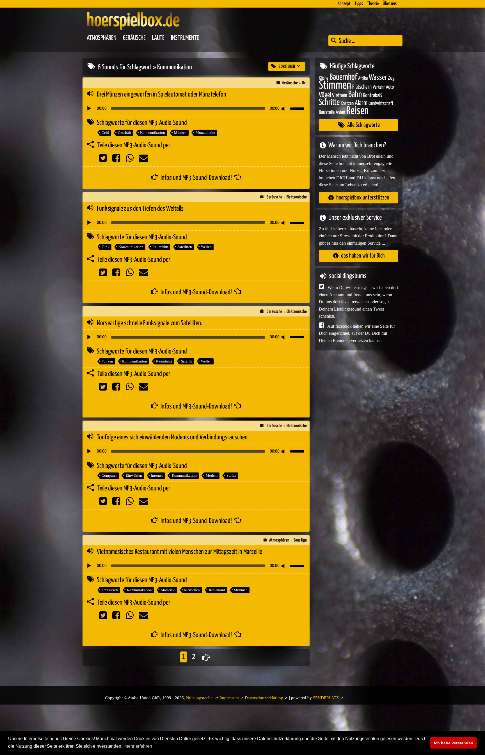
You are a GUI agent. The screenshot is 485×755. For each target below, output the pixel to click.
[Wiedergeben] (89, 108)
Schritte (329, 102)
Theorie (373, 3)
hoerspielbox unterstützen (362, 197)
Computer (109, 475)
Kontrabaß (372, 95)
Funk (105, 247)
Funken (107, 361)
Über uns (390, 3)
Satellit (186, 361)
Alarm (361, 103)
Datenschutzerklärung (264, 698)
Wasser (378, 77)
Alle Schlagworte (363, 125)
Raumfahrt (160, 247)
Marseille (168, 590)
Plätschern (362, 87)
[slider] (298, 108)
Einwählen (134, 475)
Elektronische (297, 197)
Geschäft (124, 132)
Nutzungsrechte (200, 698)
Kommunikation (152, 132)
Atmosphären (101, 38)
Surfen (231, 475)
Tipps (358, 3)
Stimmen (241, 590)
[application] (196, 108)
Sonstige (300, 540)
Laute (158, 38)
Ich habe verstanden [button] (453, 743)
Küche (323, 78)
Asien (340, 112)
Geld (105, 132)
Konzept (344, 3)
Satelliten (184, 247)
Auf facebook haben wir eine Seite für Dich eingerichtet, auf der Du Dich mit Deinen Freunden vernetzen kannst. (357, 333)
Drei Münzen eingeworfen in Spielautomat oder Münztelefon (161, 94)
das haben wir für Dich (363, 256)
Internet (157, 475)
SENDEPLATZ (326, 698)
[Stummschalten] (284, 108)
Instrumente (185, 38)
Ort (304, 83)
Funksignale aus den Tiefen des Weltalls (140, 208)
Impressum (229, 698)
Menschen (192, 590)
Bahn (355, 94)
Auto (390, 87)
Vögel (325, 94)
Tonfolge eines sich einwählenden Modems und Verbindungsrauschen (172, 437)
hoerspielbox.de (133, 21)
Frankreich (110, 590)
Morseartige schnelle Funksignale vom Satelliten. (149, 323)
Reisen (357, 110)
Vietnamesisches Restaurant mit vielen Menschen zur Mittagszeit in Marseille (179, 552)
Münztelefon (205, 132)
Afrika (363, 78)
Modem (212, 475)
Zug (391, 78)
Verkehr (379, 87)
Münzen (180, 132)
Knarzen (347, 103)
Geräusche (134, 38)
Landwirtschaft (381, 103)
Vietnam (339, 95)
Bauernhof (343, 77)
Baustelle (327, 112)
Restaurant (217, 590)
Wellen (206, 247)
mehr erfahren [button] (138, 746)
